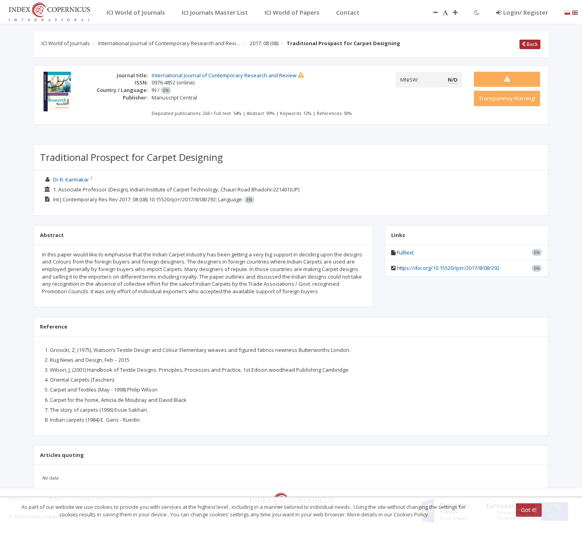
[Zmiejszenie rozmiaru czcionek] (431, 12)
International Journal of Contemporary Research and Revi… (169, 43)
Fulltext (405, 252)
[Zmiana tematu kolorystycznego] (477, 12)
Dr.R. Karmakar (71, 179)
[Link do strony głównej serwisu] (49, 11)
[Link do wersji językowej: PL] (567, 11)
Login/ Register (525, 12)
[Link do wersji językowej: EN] (575, 11)
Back (531, 44)
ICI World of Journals (66, 43)
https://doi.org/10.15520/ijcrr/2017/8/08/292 (448, 267)
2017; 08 (264, 43)
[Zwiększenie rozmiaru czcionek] (459, 12)
